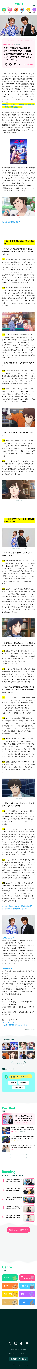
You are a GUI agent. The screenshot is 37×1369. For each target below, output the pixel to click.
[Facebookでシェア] (10, 64)
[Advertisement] (18, 230)
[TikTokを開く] (21, 1343)
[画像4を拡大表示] (31, 1046)
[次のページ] (24, 1063)
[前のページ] (13, 1063)
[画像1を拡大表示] (6, 1046)
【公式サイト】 (7, 1022)
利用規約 (23, 1350)
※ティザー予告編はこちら (10, 222)
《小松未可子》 (7, 938)
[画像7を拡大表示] (23, 1055)
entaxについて (15, 1350)
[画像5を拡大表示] (6, 1055)
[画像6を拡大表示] (14, 1055)
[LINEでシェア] (14, 64)
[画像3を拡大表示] (23, 1046)
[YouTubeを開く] (27, 1343)
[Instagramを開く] (15, 1343)
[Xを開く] (9, 1343)
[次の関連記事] (25, 1156)
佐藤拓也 (12, 1083)
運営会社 (11, 1353)
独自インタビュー (8, 44)
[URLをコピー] (19, 64)
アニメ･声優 (17, 44)
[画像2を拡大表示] (14, 1046)
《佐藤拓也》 (6, 968)
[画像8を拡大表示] (31, 1055)
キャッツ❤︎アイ (18, 1087)
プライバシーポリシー (22, 1353)
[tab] (17, 1063)
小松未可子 (24, 1083)
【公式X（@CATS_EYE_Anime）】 (13, 1025)
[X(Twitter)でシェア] (5, 64)
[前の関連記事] (12, 1156)
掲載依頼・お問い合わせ (18, 1359)
